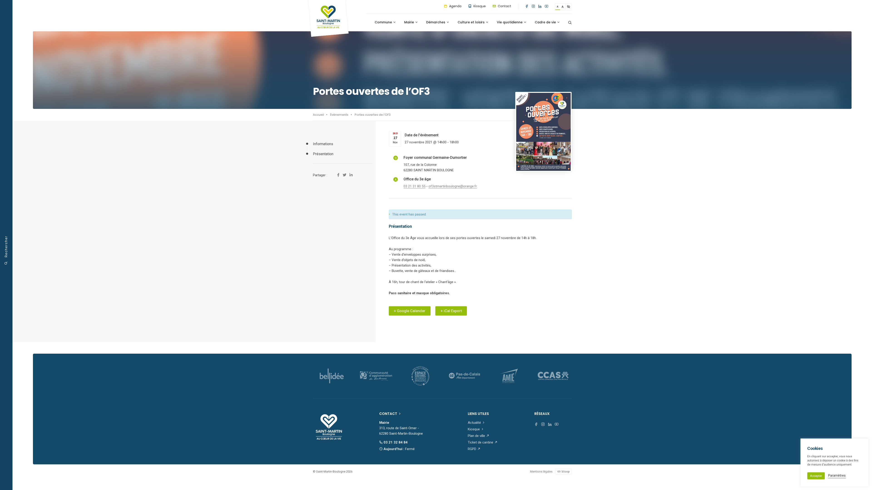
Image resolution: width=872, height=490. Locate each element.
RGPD (472, 449)
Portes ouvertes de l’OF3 (373, 115)
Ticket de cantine (481, 442)
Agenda (454, 6)
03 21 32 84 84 (395, 442)
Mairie (409, 22)
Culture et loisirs (472, 22)
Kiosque (479, 6)
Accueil (318, 115)
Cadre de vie (546, 22)
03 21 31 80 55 (414, 186)
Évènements (339, 115)
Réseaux (542, 413)
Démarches (436, 22)
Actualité (475, 423)
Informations (323, 144)
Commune (384, 22)
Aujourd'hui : (399, 449)
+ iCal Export (451, 311)
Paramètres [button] (837, 475)
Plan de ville (477, 436)
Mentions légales (541, 471)
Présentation (323, 154)
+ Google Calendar (409, 311)
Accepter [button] (816, 476)
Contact (504, 6)
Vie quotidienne (510, 22)
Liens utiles (478, 413)
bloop (565, 471)
